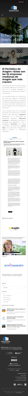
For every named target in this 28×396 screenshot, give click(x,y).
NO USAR (5, 301)
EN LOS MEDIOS (14, 61)
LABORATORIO (7, 299)
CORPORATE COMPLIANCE (20, 380)
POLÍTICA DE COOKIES (21, 378)
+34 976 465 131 (19, 392)
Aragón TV (4, 256)
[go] (24, 287)
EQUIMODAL (6, 297)
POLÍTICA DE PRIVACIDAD (20, 377)
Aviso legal (23, 375)
